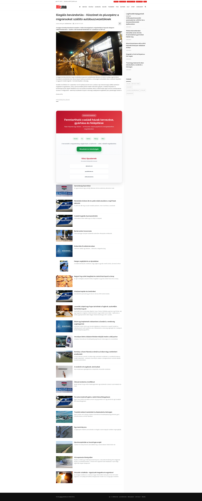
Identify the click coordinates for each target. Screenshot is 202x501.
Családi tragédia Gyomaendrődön (86, 216)
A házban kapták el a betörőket (85, 291)
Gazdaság (98, 7)
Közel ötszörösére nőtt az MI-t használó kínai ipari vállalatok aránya (136, 45)
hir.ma (61, 497)
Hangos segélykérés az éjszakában (86, 261)
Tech (117, 7)
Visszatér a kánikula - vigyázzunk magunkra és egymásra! (94, 472)
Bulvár (104, 7)
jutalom (143, 90)
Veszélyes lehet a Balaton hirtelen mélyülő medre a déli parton (95, 337)
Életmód (122, 7)
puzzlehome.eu (89, 171)
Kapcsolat (138, 497)
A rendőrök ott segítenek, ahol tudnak (87, 367)
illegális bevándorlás (133, 90)
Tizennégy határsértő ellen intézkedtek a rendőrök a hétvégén (135, 65)
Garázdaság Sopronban (82, 186)
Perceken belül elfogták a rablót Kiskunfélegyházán (92, 397)
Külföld (91, 7)
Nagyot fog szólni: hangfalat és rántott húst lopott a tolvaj (94, 276)
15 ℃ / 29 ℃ (59, 1)
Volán (128, 83)
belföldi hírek (136, 83)
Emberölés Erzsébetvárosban (84, 246)
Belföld (85, 7)
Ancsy (61, 23)
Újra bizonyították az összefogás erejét (87, 442)
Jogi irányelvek (123, 497)
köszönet (129, 87)
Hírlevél (144, 497)
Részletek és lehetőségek (89, 149)
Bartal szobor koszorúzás (83, 231)
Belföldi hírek (68, 23)
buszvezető (130, 93)
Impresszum (115, 497)
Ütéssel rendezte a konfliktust (84, 382)
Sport (133, 7)
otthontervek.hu (89, 176)
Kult (128, 7)
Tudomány (111, 7)
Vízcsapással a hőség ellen (83, 457)
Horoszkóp (139, 7)
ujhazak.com (89, 166)
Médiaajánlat (131, 497)
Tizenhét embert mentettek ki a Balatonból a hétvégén (93, 412)
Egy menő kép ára (80, 427)
